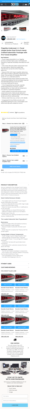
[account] (23, 4)
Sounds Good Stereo (7, 287)
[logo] (15, 4)
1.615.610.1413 (11, 39)
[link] (7, 29)
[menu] (2, 4)
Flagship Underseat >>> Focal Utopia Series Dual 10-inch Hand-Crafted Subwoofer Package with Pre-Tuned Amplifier (7, 290)
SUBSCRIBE (15, 405)
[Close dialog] (28, 362)
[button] (26, 5)
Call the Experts (21, 39)
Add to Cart (8, 284)
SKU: (2, 170)
